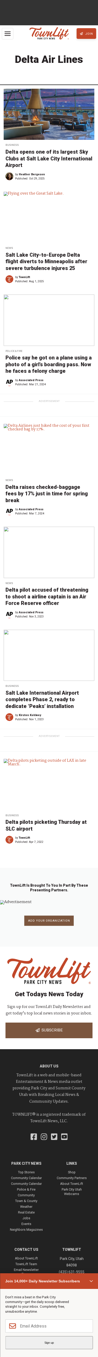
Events (26, 1224)
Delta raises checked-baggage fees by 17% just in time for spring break (46, 493)
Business (12, 144)
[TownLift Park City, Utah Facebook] (34, 1137)
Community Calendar (26, 1178)
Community (26, 1195)
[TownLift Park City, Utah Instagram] (44, 1137)
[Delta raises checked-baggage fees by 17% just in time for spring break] (49, 449)
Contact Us (26, 1249)
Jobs (26, 1218)
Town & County (26, 1201)
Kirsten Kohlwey (30, 715)
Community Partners (72, 1178)
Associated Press (31, 380)
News (9, 248)
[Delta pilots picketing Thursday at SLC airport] (49, 784)
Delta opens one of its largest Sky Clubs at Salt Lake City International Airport (48, 158)
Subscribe (51, 1030)
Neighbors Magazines (26, 1230)
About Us (49, 1066)
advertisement (49, 401)
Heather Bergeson (32, 174)
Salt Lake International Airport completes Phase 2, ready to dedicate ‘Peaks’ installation (42, 699)
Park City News (26, 1163)
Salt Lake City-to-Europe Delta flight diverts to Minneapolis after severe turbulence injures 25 (46, 261)
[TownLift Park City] (49, 33)
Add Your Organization (49, 920)
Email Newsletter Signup (26, 1272)
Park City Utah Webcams (72, 1191)
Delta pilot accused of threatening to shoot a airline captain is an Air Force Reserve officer (46, 596)
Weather (26, 1207)
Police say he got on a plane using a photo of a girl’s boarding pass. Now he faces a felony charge (48, 364)
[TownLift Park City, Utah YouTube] (64, 1137)
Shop (72, 1172)
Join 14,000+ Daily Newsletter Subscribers (42, 1281)
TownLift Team (26, 1264)
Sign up (49, 1342)
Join (88, 33)
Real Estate (26, 1212)
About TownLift (71, 1184)
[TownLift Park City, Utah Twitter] (54, 1137)
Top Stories (26, 1172)
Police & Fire (13, 351)
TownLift (24, 277)
